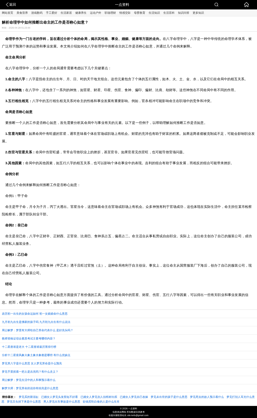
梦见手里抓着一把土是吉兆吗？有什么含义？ (30, 371)
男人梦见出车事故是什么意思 (61, 401)
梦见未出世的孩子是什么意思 (169, 396)
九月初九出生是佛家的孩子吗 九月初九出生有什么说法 (36, 321)
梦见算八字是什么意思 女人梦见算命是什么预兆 (32, 363)
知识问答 (183, 12)
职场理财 (110, 12)
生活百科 (169, 12)
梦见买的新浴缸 (29, 396)
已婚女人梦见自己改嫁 (134, 396)
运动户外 (95, 12)
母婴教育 (139, 12)
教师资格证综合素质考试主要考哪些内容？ (29, 338)
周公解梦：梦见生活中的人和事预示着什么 (29, 379)
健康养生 (81, 12)
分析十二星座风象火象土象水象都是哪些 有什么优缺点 (36, 355)
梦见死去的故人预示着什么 (207, 396)
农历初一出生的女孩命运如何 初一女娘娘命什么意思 (35, 313)
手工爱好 (51, 12)
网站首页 (7, 12)
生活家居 (66, 12)
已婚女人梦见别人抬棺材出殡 (99, 396)
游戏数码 (37, 12)
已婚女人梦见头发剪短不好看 (59, 396)
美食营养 (22, 12)
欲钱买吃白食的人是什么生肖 (101, 401)
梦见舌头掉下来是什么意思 (24, 401)
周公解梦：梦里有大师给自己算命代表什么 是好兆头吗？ (37, 330)
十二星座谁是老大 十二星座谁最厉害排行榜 (29, 346)
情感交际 (125, 12)
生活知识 (154, 12)
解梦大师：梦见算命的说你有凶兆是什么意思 (30, 388)
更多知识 (198, 12)
